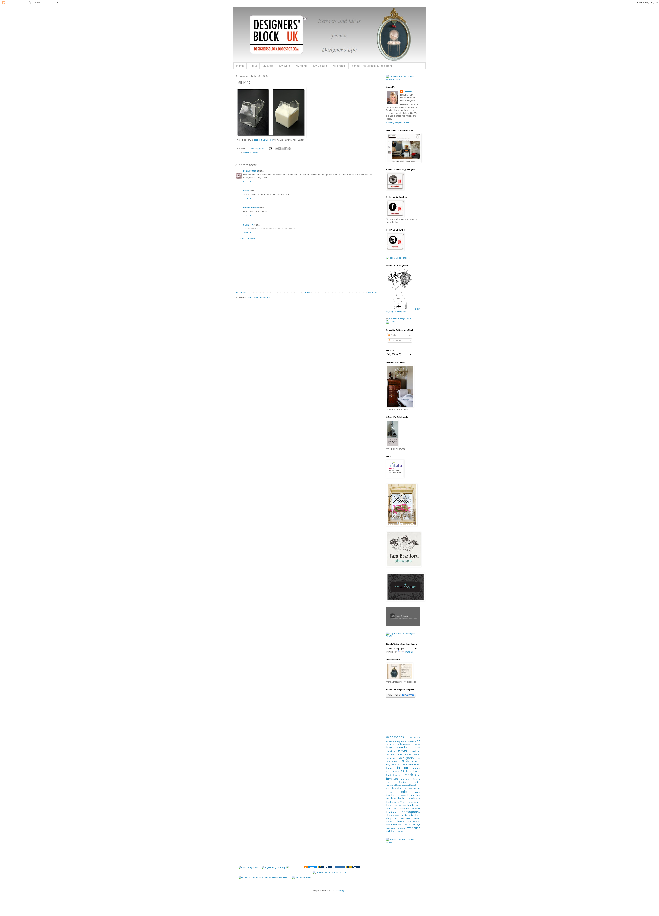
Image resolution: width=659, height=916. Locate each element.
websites (413, 828)
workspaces (398, 831)
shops (389, 818)
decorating (391, 758)
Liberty (394, 798)
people (402, 808)
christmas (391, 751)
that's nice (412, 821)
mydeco (398, 805)
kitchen (246, 153)
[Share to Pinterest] (289, 148)
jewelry (390, 795)
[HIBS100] (391, 321)
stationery (399, 818)
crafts (408, 754)
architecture (410, 741)
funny (417, 775)
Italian (417, 792)
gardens (405, 779)
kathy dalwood (401, 795)
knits (388, 798)
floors (408, 771)
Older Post (373, 292)
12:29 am (247, 198)
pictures (390, 815)
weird (389, 831)
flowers (416, 771)
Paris (395, 808)
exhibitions (408, 764)
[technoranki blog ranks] (296, 867)
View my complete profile (397, 123)
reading (398, 815)
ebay (394, 761)
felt (402, 771)
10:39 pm (247, 232)
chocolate (416, 747)
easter (388, 761)
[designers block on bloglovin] (401, 697)
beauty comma (250, 171)
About (253, 65)
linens (410, 798)
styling (409, 818)
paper (389, 808)
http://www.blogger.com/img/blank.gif (401, 785)
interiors (403, 792)
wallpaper (390, 828)
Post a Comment (247, 238)
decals (417, 754)
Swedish (390, 821)
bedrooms (402, 744)
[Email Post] (270, 148)
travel (394, 824)
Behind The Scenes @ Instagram (371, 65)
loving (396, 802)
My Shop (268, 65)
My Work (284, 65)
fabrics (417, 764)
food (388, 775)
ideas (388, 788)
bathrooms (391, 744)
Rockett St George (263, 140)
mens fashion (411, 802)
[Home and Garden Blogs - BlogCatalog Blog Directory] (265, 877)
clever (402, 751)
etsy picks (397, 764)
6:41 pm (247, 181)
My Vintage (320, 65)
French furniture (251, 207)
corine (246, 191)
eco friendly (403, 761)
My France (339, 65)
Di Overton (409, 91)
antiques (399, 741)
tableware (254, 153)
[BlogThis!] (279, 148)
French (408, 775)
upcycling (408, 824)
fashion (402, 768)
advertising (415, 737)
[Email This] (276, 148)
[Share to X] (283, 148)
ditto (418, 758)
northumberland (411, 805)
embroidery (415, 761)
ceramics (402, 747)
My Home (301, 65)
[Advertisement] (307, 265)
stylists (417, 818)
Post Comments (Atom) (259, 297)
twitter (400, 824)
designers (406, 758)
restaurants (407, 815)
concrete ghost (394, 754)
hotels (417, 782)
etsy (388, 764)
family (389, 768)
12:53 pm (247, 215)
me (402, 801)
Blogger (342, 890)
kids (409, 795)
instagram (408, 788)
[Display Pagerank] (301, 877)
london (390, 802)
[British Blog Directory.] (250, 867)
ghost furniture (397, 782)
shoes (417, 815)
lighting (402, 798)
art (418, 741)
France (397, 775)
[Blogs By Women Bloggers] (287, 867)
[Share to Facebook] (286, 148)
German (416, 779)
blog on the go (413, 744)
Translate (409, 652)
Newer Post (241, 292)
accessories (395, 737)
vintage (416, 824)
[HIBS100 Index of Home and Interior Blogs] (400, 318)
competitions (414, 751)
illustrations (397, 788)
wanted (401, 828)
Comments (395, 340)
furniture (392, 779)
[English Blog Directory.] (274, 867)
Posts (393, 335)
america (390, 741)
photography (411, 812)
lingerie (416, 798)
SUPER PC (248, 225)
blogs (389, 747)
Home (240, 65)
